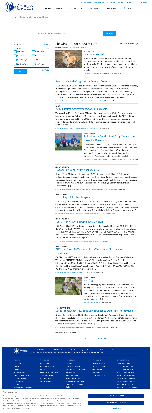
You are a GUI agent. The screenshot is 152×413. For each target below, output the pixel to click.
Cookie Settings (116, 408)
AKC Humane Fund (98, 375)
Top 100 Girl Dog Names (126, 366)
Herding (88, 280)
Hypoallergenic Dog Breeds (127, 375)
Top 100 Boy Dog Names (126, 369)
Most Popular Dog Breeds (126, 372)
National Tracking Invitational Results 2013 (79, 169)
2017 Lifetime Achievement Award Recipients (81, 108)
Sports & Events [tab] (76, 8)
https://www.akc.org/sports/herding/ (93, 302)
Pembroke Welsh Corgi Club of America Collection (83, 81)
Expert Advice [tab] (110, 8)
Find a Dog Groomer (47, 366)
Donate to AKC (97, 369)
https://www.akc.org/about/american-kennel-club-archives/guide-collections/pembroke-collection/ (80, 100)
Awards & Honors (20, 378)
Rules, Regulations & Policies (76, 369)
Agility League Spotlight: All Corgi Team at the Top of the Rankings (109, 138)
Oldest (83, 47)
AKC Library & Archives (22, 375)
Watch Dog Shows (123, 363)
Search (109, 33)
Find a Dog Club (97, 372)
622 (100, 338)
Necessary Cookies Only (116, 403)
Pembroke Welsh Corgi (97, 53)
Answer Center (71, 372)
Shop (122, 2)
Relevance (66, 47)
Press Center (18, 381)
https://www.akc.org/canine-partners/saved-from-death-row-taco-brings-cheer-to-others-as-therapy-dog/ (81, 327)
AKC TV (131, 2)
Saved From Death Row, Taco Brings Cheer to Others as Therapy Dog (94, 310)
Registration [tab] (60, 8)
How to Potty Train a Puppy (127, 387)
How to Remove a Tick (125, 384)
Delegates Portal (72, 363)
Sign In (145, 2)
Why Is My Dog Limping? (126, 381)
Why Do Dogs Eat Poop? (126, 378)
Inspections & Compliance (75, 381)
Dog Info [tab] (47, 8)
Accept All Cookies (116, 396)
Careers (17, 384)
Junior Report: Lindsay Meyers (72, 197)
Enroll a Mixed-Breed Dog (49, 372)
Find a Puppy (100, 2)
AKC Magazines (45, 381)
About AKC (18, 363)
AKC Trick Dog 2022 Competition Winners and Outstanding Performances (89, 250)
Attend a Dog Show (98, 363)
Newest (75, 47)
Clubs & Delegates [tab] (93, 8)
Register (112, 2)
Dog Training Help (46, 375)
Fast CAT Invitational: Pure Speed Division (79, 221)
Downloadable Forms (73, 366)
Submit (20, 71)
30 (126, 44)
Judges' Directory (72, 375)
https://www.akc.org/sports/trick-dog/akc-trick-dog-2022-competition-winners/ (75, 272)
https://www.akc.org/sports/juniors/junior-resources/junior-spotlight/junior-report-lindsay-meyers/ (80, 213)
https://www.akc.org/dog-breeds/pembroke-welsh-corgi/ (98, 73)
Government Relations (74, 378)
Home (16, 17)
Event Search (87, 2)
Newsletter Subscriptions (23, 387)
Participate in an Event (100, 366)
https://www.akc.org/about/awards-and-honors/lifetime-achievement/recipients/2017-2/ (77, 128)
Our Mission (18, 366)
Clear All (45, 44)
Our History (18, 369)
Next (106, 338)
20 (123, 44)
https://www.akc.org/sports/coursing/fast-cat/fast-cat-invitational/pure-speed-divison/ (77, 241)
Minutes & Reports (20, 372)
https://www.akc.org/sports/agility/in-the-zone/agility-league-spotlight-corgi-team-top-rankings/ (108, 159)
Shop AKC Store (45, 378)
